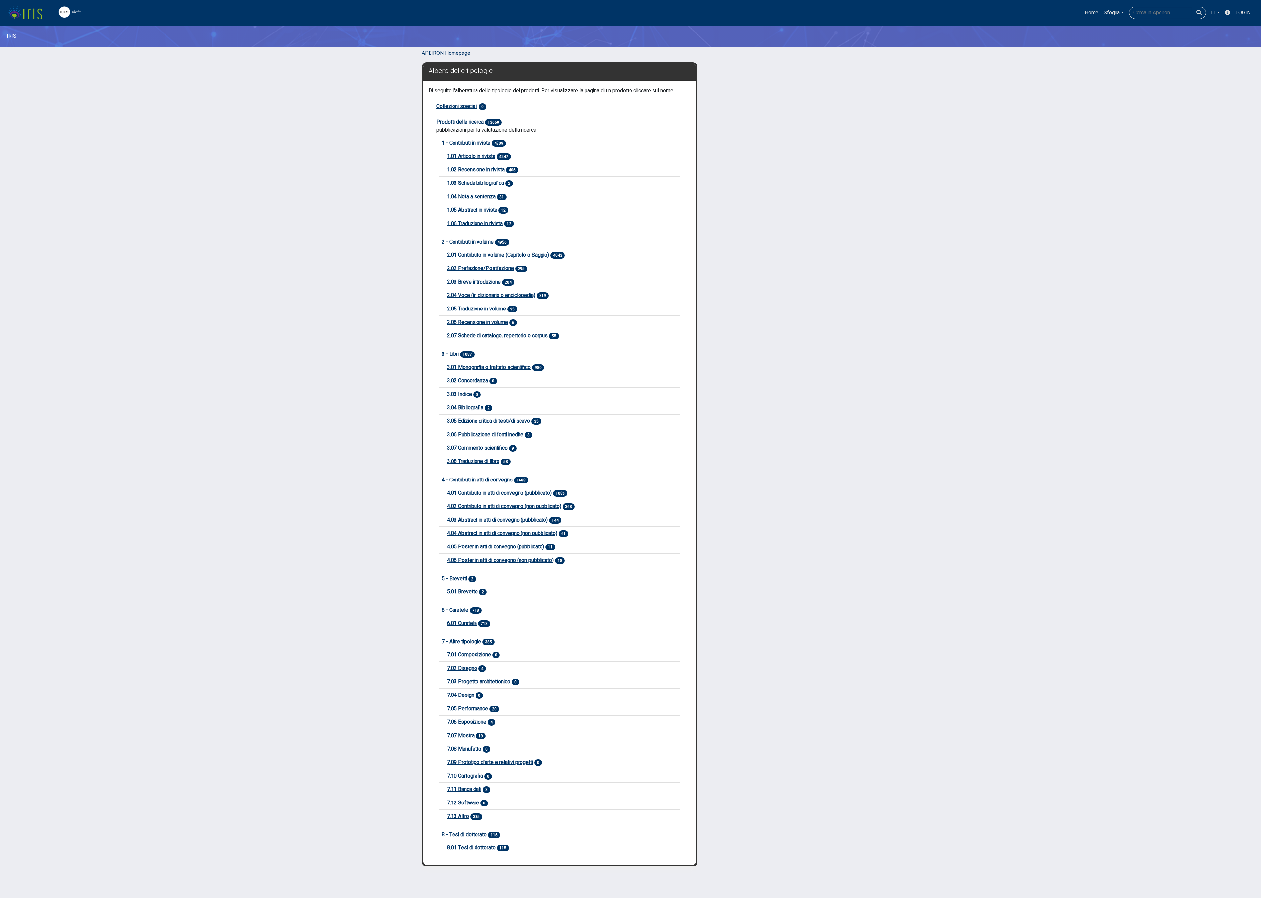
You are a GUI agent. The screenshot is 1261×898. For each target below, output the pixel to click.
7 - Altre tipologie (461, 642)
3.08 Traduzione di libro (473, 461)
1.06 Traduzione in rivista (475, 223)
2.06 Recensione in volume (477, 322)
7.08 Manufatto (464, 749)
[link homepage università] (71, 13)
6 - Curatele (455, 610)
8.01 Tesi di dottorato (471, 848)
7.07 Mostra (461, 735)
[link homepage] (28, 13)
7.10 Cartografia (465, 776)
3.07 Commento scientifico (477, 448)
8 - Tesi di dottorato (464, 835)
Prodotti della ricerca (460, 122)
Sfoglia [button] (1112, 13)
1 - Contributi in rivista (466, 143)
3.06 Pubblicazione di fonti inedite (485, 434)
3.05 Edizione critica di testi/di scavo (488, 421)
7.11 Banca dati (464, 789)
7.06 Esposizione (466, 722)
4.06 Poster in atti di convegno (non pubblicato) (500, 560)
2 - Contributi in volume (468, 242)
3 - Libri (450, 354)
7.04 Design (460, 695)
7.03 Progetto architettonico (478, 682)
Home (1091, 13)
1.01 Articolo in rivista (471, 156)
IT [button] (1213, 13)
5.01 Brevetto (462, 592)
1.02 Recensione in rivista (476, 170)
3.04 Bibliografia (465, 408)
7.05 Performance (467, 709)
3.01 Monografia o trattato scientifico (489, 367)
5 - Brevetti (454, 579)
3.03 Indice (459, 394)
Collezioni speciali (456, 106)
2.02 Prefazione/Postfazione (480, 268)
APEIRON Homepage (446, 53)
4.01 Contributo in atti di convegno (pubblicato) (499, 493)
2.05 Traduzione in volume (476, 309)
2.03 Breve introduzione (474, 282)
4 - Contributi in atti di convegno (477, 480)
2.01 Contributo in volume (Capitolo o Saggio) (498, 255)
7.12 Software (463, 803)
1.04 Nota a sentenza (471, 197)
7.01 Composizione (469, 655)
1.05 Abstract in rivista (472, 210)
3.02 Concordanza (467, 381)
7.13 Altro (458, 816)
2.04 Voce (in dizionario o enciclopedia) (491, 295)
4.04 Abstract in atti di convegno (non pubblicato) (502, 533)
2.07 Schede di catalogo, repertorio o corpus (497, 336)
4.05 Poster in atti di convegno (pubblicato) (495, 547)
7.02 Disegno (462, 668)
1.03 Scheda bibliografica (475, 183)
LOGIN (1242, 13)
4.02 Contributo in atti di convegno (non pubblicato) (504, 506)
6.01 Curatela (462, 623)
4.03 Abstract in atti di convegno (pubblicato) (497, 520)
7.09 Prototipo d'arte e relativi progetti (490, 762)
